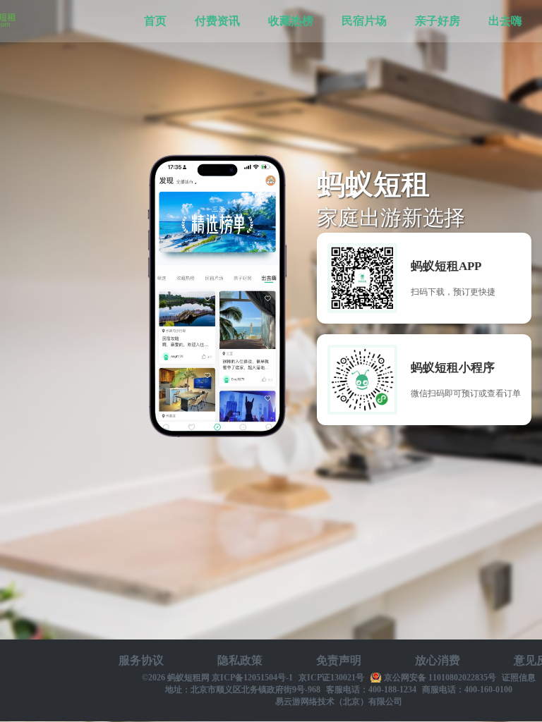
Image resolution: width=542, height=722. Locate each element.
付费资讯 (217, 21)
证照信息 (519, 678)
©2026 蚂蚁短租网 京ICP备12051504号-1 (217, 678)
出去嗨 (505, 21)
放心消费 (437, 660)
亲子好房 (437, 21)
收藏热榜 (290, 21)
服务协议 (141, 660)
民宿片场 (364, 21)
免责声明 (338, 660)
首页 (155, 21)
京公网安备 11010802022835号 (439, 678)
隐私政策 (240, 660)
